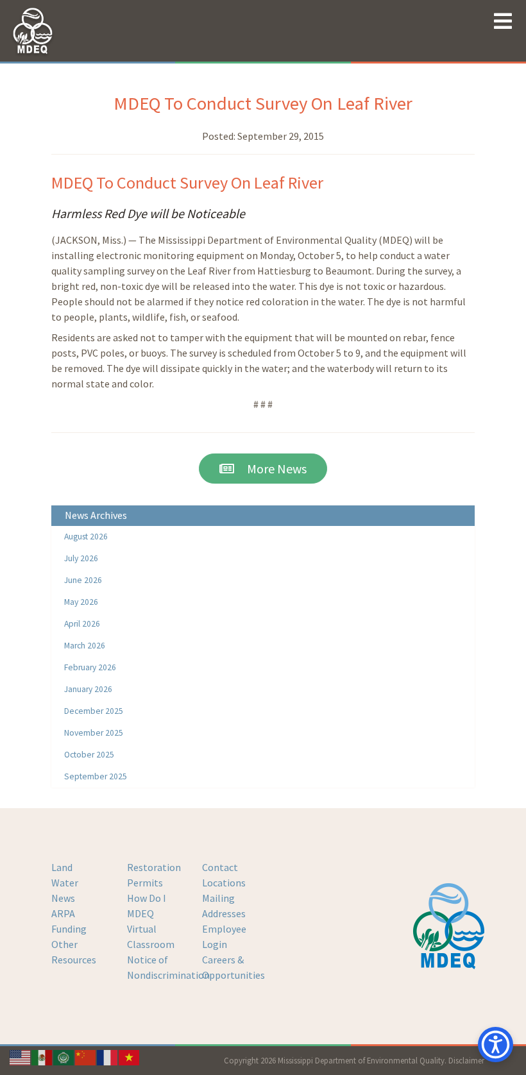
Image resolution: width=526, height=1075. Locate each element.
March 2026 (84, 645)
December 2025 (93, 711)
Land (61, 867)
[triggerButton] (495, 1044)
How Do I (146, 898)
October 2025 (89, 754)
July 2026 (81, 558)
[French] (108, 1056)
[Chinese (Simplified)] (86, 1056)
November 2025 (93, 732)
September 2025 (95, 776)
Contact (220, 867)
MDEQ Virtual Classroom (150, 929)
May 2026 (81, 602)
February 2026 (90, 667)
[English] (20, 1056)
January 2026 (88, 689)
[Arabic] (64, 1056)
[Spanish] (42, 1056)
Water (64, 882)
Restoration (154, 867)
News (63, 898)
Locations (224, 882)
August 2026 (86, 536)
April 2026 (82, 623)
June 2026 (83, 580)
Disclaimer (466, 1060)
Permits (145, 882)
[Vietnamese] (129, 1056)
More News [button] (270, 469)
